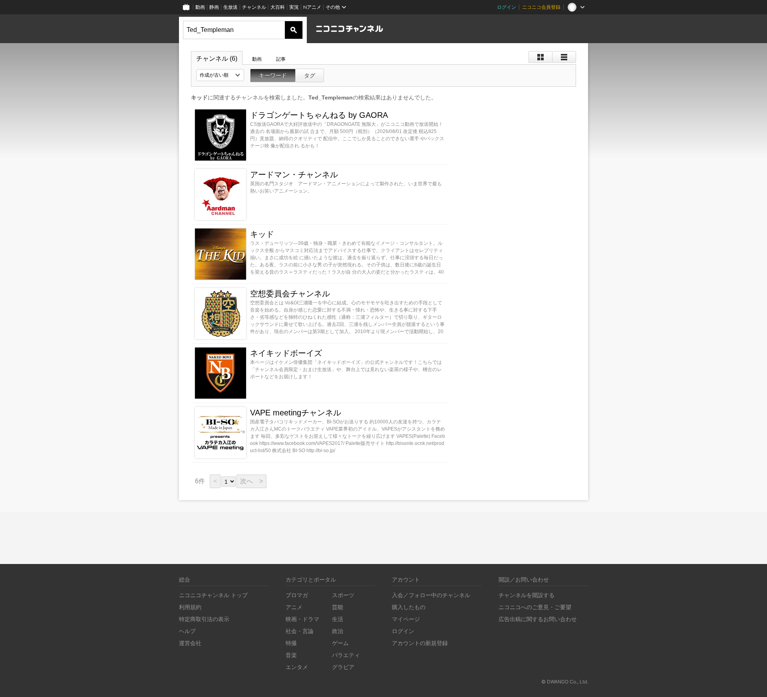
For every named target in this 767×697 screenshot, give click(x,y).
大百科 (277, 7)
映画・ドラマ (302, 619)
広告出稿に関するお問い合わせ (538, 619)
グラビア (343, 666)
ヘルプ (187, 630)
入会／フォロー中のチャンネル (431, 595)
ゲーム (340, 642)
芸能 (337, 607)
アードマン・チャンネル (294, 174)
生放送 (230, 7)
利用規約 (190, 607)
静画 (214, 7)
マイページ (406, 619)
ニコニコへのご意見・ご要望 (535, 607)
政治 (337, 630)
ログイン (506, 7)
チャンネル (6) (216, 58)
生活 (337, 619)
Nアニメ (312, 7)
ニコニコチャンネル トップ (213, 595)
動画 (200, 7)
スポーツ (343, 595)
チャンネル (254, 7)
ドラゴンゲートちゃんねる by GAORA (319, 115)
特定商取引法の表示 (204, 619)
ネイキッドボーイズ (286, 353)
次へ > (251, 481)
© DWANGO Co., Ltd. (564, 682)
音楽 (291, 654)
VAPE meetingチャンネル (295, 412)
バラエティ (346, 654)
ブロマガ (297, 595)
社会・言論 (300, 630)
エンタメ (297, 666)
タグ (309, 75)
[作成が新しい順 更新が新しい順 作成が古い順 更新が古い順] (220, 75)
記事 (281, 59)
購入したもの (408, 607)
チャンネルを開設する (526, 595)
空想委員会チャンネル (290, 293)
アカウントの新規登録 (420, 642)
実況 (294, 7)
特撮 (291, 642)
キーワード (273, 75)
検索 (293, 30)
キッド (262, 234)
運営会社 (190, 642)
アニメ (294, 607)
